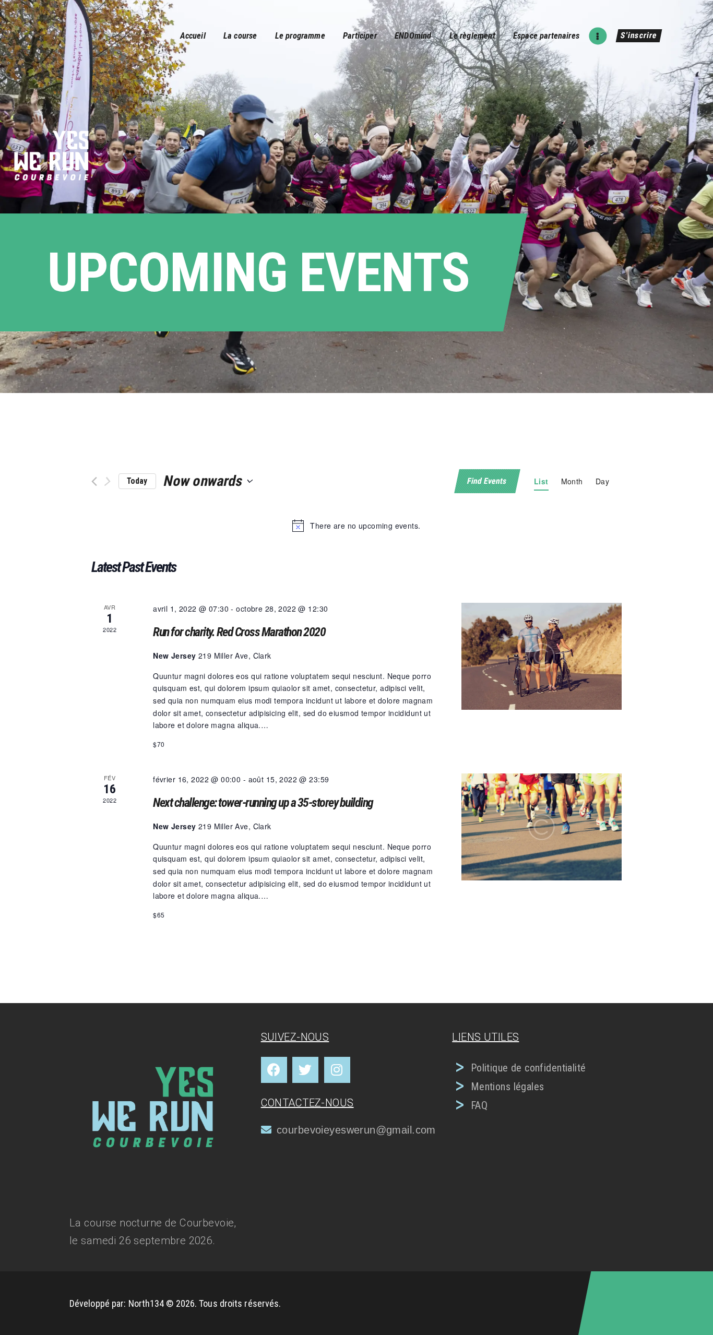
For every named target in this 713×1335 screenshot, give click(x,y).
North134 (146, 1303)
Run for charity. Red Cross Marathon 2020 (239, 632)
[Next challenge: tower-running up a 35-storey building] (541, 826)
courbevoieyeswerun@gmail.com (356, 1130)
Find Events (487, 481)
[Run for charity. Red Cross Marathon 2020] (541, 656)
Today (137, 481)
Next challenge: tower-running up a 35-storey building (263, 802)
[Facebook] (274, 1070)
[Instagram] (337, 1070)
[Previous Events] (94, 481)
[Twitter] (305, 1070)
